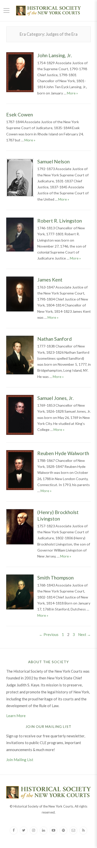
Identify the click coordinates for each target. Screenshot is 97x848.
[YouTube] (53, 831)
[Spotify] (63, 831)
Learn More (16, 715)
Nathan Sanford (54, 339)
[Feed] (83, 831)
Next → (84, 634)
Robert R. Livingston (59, 221)
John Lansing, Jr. (54, 55)
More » (72, 93)
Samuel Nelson (53, 161)
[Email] (73, 831)
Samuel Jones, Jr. (55, 398)
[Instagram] (34, 831)
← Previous (48, 634)
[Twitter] (24, 831)
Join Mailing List (19, 759)
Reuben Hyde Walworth (63, 453)
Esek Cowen (19, 114)
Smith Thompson (55, 577)
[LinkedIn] (44, 831)
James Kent (49, 280)
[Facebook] (14, 831)
